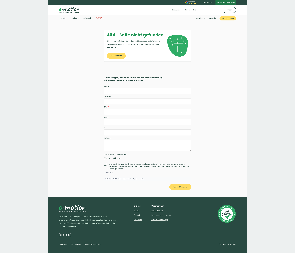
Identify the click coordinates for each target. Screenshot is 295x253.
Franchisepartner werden (161, 215)
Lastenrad (87, 18)
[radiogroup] (147, 158)
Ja (109, 158)
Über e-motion (157, 210)
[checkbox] (105, 164)
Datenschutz (76, 244)
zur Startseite (116, 55)
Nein (119, 158)
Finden (229, 10)
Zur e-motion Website (227, 244)
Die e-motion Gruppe (159, 220)
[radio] (105, 158)
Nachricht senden (180, 187)
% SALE (99, 18)
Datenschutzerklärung (172, 166)
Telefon (106, 117)
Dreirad (74, 18)
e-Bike (63, 18)
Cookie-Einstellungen (92, 244)
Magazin (212, 18)
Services (199, 18)
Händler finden (228, 18)
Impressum (63, 244)
